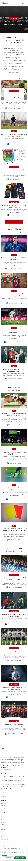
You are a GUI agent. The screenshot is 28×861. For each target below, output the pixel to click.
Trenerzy (3, 834)
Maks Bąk (3, 808)
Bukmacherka (14, 18)
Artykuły (3, 773)
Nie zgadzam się (8, 857)
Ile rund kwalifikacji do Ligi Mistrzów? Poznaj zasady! (13, 784)
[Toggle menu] (25, 3)
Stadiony (3, 829)
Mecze (2, 831)
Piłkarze (14, 131)
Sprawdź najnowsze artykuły (14, 222)
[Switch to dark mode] (23, 3)
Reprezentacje (14, 574)
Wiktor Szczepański (5, 805)
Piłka (14, 410)
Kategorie (4, 812)
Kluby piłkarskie (14, 90)
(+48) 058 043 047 (7, 767)
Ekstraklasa (3, 822)
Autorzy (3, 800)
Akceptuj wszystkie (20, 857)
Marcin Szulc (4, 803)
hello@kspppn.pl (6, 769)
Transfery (3, 824)
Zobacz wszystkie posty (14, 232)
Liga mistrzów (4, 814)
